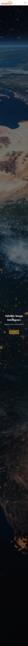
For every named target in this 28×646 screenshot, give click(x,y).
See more (14, 331)
